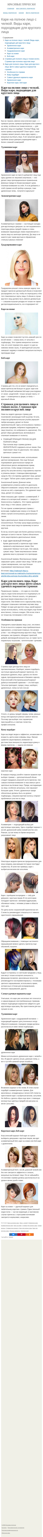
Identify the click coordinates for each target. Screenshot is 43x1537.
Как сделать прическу (25, 8)
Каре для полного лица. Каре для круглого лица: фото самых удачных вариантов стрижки (22, 67)
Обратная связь (6, 1533)
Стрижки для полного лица (29, 1225)
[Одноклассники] (30, 1234)
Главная (10, 8)
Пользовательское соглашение (16, 1527)
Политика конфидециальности (10, 1530)
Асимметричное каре (15, 48)
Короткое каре (25, 1231)
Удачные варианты (14, 1231)
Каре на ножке (13, 53)
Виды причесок (10, 12)
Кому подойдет (13, 74)
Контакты (4, 1527)
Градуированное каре (16, 51)
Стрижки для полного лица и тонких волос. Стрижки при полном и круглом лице (22, 60)
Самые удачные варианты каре (20, 77)
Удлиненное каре (14, 45)
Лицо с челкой (24, 1223)
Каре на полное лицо (13, 1223)
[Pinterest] (21, 1234)
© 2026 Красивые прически (9, 1525)
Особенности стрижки (16, 72)
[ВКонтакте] (13, 1234)
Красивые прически (21, 4)
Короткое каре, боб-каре (17, 82)
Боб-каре (10, 56)
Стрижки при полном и (12, 1228)
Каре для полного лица (25, 1228)
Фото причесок (32, 12)
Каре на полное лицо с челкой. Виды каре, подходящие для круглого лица (22, 41)
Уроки (21, 12)
